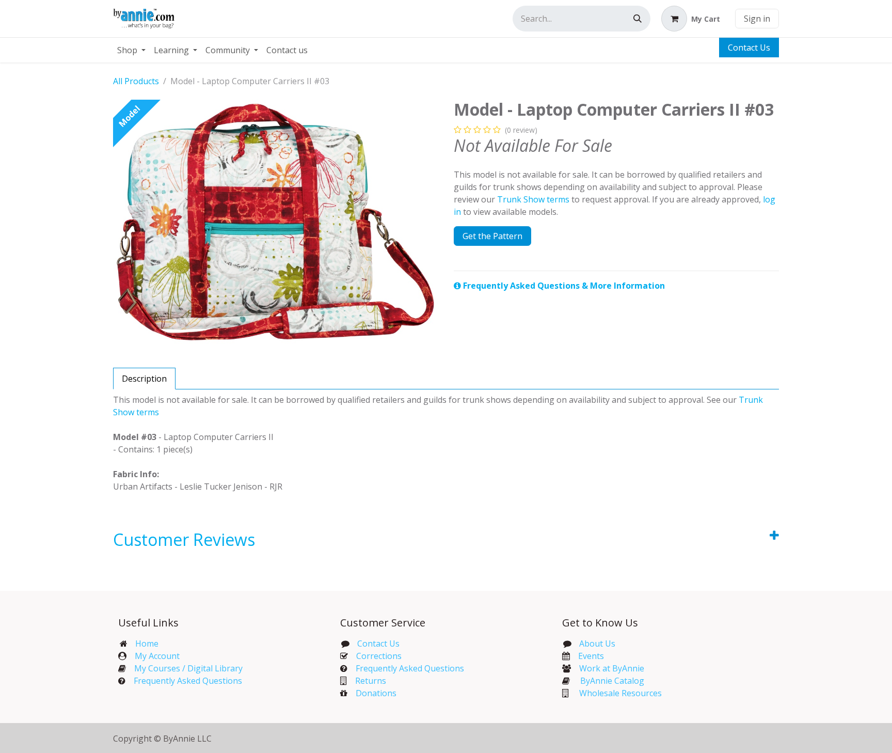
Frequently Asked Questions (188, 680)
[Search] (637, 19)
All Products (136, 81)
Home (146, 643)
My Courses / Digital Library (184, 668)
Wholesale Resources (620, 693)
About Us (597, 643)
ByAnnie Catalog (612, 680)
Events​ (591, 656)
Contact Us (749, 47)
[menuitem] (131, 50)
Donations (376, 693)
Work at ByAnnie (611, 668)
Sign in (757, 18)
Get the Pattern (492, 236)
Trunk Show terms (533, 199)
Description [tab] (144, 378)
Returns (370, 680)
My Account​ (157, 656)
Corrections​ (379, 656)
